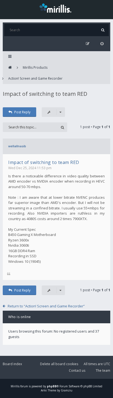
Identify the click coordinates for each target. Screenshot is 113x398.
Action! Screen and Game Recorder (35, 78)
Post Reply (22, 112)
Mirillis (15, 386)
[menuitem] (102, 44)
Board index (12, 364)
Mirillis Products (35, 67)
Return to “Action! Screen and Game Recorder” (46, 306)
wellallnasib (17, 146)
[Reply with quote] (8, 274)
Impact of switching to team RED (45, 93)
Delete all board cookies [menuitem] (59, 364)
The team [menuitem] (103, 370)
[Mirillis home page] (56, 8)
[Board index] (10, 67)
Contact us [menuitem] (77, 370)
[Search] (103, 30)
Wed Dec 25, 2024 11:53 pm (30, 168)
